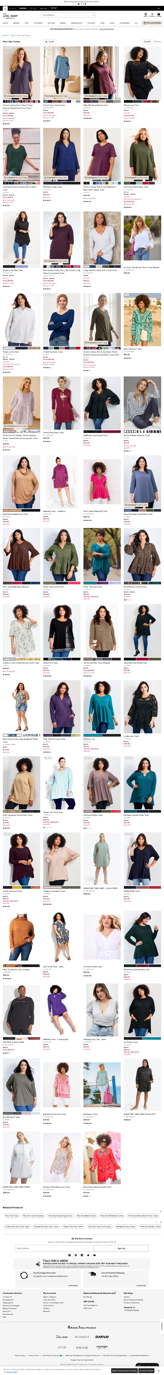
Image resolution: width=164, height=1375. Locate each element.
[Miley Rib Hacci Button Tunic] (102, 72)
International (8, 1314)
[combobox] (68, 15)
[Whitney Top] (102, 706)
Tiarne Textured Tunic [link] (12, 892)
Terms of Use (34, 1355)
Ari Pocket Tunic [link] (131, 1043)
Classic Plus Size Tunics (73, 1226)
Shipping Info (8, 1303)
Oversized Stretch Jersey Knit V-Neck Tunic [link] (19, 189)
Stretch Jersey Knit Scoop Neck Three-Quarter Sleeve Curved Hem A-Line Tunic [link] (101, 354)
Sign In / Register (49, 1297)
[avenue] (102, 1336)
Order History (48, 1305)
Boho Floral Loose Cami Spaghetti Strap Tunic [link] (20, 741)
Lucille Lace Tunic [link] (131, 737)
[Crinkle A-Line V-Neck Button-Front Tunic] (21, 630)
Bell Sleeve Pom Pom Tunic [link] (54, 1115)
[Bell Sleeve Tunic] (102, 1084)
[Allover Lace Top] (142, 72)
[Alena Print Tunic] (62, 630)
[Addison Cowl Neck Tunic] (62, 858)
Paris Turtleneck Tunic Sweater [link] (16, 970)
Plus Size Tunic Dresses (33, 1215)
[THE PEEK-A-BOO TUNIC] (21, 1010)
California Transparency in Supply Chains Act (83, 1355)
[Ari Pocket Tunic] (142, 1010)
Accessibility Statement (139, 1355)
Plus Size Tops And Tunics (99, 1226)
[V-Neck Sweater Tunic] (62, 319)
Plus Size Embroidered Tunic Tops (143, 1215)
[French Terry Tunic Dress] (62, 72)
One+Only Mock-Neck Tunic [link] (136, 188)
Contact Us (7, 1297)
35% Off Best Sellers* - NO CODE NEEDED (82, 2)
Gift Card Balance (90, 1305)
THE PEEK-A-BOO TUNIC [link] (13, 1043)
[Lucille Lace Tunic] (142, 706)
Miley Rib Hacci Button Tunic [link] (95, 106)
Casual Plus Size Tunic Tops (46, 1226)
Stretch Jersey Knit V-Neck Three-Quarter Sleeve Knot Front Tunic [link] (18, 108)
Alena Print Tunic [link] (50, 664)
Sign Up (121, 1248)
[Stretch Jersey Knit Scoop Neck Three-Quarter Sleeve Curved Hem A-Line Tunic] (102, 319)
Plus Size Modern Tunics (151, 1226)
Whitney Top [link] (89, 740)
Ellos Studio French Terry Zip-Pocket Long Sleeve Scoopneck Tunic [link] (61, 273)
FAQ (4, 1317)
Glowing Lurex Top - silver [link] (94, 1040)
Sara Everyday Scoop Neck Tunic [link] (138, 515)
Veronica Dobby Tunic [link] (93, 816)
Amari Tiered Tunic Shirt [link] (53, 588)
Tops (12, 35)
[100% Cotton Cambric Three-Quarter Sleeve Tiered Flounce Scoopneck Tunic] (21, 403)
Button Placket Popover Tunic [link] (137, 436)
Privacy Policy (20, 1355)
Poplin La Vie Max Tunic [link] (13, 271)
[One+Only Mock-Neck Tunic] (142, 154)
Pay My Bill (87, 1297)
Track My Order (49, 1300)
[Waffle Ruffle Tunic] (142, 858)
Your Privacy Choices (50, 1355)
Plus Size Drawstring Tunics (60, 1215)
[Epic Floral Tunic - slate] (62, 937)
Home (5, 35)
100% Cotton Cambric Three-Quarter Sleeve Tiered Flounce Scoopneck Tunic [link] (20, 438)
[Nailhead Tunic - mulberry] (62, 481)
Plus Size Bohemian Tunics (112, 1215)
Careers (127, 1297)
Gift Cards (88, 1301)
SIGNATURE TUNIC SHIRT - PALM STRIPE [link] (100, 889)
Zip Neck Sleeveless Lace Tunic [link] (56, 1188)
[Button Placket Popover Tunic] (142, 403)
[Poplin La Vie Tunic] (21, 319)
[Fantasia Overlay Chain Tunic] (142, 782)
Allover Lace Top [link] (131, 106)
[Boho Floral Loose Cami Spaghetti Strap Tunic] (21, 706)
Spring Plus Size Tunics (126, 1226)
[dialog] (158, 8)
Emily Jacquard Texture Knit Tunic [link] (18, 816)
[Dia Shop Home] (10, 16)
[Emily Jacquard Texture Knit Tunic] (21, 782)
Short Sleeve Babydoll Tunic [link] (95, 512)
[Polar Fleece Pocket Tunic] (62, 706)
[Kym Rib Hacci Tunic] (21, 1084)
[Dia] (62, 1336)
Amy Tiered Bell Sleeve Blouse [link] (16, 588)
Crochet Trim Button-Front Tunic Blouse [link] (141, 268)
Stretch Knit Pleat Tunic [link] (53, 433)
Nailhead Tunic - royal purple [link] (55, 1040)
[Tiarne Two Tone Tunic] (62, 782)
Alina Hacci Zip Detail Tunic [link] (135, 664)
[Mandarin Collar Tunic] (62, 154)
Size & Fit (6, 1311)
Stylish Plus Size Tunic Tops (17, 1226)
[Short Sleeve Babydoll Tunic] (102, 481)
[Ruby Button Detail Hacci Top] (142, 937)
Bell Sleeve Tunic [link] (90, 1115)
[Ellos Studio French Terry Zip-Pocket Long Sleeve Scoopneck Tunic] (62, 238)
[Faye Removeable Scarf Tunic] (21, 481)
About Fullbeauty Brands (133, 1300)
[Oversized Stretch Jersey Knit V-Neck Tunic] (21, 154)
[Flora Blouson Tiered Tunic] (142, 554)
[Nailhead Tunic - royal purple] (62, 1010)
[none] (21, 72)
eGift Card (87, 1308)
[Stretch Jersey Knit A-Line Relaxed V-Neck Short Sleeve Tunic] (102, 154)
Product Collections (132, 1303)
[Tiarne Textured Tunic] (21, 858)
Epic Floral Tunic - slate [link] (53, 967)
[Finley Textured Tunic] (102, 554)
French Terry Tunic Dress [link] (54, 106)
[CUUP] (62, 1347)
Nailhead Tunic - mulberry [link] (54, 512)
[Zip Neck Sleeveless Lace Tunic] (62, 1158)
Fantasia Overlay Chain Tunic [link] (136, 816)
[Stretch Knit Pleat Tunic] (62, 403)
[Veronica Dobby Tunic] (102, 782)
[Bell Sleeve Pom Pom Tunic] (62, 1084)
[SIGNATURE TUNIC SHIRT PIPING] (21, 1157)
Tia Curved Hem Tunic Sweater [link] (96, 664)
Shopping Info (8, 1300)
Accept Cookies (146, 1371)
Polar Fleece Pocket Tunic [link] (54, 740)
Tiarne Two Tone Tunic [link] (53, 813)
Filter (51, 42)
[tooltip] (5, 8)
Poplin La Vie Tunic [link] (11, 353)
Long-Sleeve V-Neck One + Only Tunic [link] (100, 271)
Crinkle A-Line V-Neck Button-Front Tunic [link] (21, 664)
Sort (148, 41)
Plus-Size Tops (11, 1215)
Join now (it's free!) (106, 29)
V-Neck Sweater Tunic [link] (53, 353)
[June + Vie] (82, 1347)
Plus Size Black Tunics (86, 1215)
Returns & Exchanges (11, 1305)
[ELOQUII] (82, 1336)
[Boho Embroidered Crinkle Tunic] (102, 1157)
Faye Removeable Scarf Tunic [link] (15, 515)
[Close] (158, 1370)
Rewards (46, 1311)
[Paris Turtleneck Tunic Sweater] (21, 937)
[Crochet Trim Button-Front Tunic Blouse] (142, 238)
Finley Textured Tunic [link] (92, 588)
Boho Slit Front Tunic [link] (133, 350)
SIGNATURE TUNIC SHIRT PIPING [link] (16, 1188)
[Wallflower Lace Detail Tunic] (102, 403)
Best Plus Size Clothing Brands (115, 1355)
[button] (79, 4)
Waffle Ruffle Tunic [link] (132, 892)
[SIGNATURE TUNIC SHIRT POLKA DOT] (142, 1085)
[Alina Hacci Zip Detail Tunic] (142, 630)
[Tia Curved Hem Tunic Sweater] (102, 630)
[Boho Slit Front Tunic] (142, 319)
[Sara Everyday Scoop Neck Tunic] (142, 481)
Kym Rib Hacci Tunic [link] (11, 1118)
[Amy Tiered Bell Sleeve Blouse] (21, 554)
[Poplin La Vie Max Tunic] (21, 238)
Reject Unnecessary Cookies (124, 1371)
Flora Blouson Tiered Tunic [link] (135, 588)
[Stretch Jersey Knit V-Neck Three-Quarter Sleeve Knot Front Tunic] (21, 72)
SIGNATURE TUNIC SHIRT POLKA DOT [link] (140, 1115)
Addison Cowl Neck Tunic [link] (54, 892)
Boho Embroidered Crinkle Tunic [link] (97, 1188)
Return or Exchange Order (53, 1303)
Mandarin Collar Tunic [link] (52, 188)
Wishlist (46, 1308)
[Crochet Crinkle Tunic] (102, 937)
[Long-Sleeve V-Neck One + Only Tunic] (102, 238)
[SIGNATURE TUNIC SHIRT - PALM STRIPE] (102, 859)
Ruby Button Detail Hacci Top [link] (136, 970)
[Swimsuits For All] (102, 1347)
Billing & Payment (10, 1308)
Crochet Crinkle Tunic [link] (92, 967)
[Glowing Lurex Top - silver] (102, 1010)
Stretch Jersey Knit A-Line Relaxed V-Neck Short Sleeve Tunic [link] (100, 189)
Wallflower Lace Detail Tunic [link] (95, 436)
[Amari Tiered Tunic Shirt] (62, 554)
